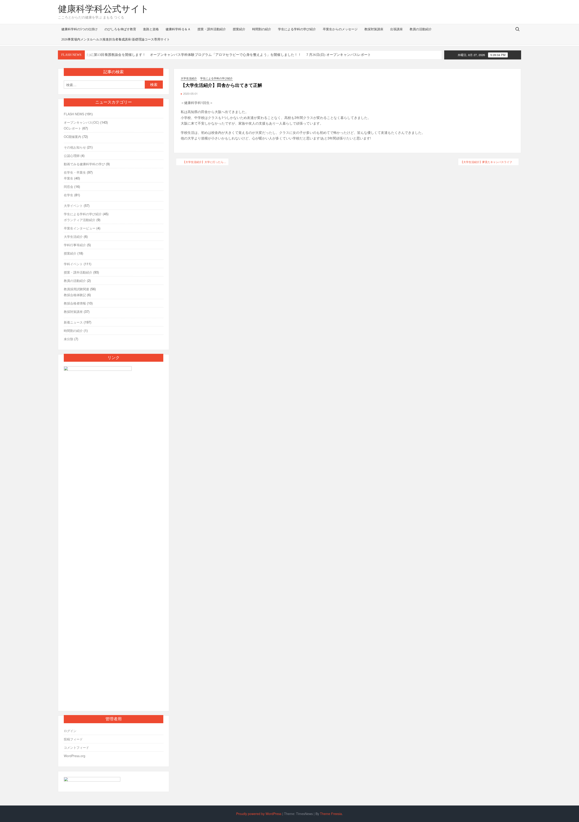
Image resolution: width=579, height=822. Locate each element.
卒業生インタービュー (79, 228)
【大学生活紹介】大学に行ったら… (204, 162)
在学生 (68, 195)
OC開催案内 (72, 136)
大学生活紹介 (189, 78)
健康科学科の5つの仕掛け (79, 29)
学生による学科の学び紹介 (297, 29)
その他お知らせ (75, 147)
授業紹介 (239, 29)
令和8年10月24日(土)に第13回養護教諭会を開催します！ (102, 55)
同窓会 (68, 186)
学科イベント (73, 264)
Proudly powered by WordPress (258, 813)
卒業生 (68, 178)
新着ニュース (73, 322)
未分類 (68, 339)
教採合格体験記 (75, 295)
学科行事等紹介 (75, 245)
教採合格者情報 (75, 303)
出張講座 (396, 29)
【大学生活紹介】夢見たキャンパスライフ (486, 162)
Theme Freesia (331, 813)
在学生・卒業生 (75, 172)
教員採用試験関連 (76, 289)
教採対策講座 (373, 29)
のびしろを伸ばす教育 (120, 29)
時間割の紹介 (261, 29)
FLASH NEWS (74, 114)
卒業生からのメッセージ (340, 29)
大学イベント (73, 205)
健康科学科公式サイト (103, 9)
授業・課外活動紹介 (211, 29)
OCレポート (72, 128)
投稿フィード (73, 739)
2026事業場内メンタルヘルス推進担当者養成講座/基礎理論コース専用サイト (115, 39)
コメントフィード (76, 747)
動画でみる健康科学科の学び (84, 164)
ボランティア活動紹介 (79, 219)
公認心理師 (72, 155)
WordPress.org (74, 756)
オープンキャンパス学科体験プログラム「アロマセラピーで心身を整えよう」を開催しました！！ (225, 55)
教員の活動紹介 (421, 29)
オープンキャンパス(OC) (81, 122)
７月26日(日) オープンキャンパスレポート (338, 55)
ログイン (70, 730)
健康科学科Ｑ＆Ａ (178, 29)
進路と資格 (151, 29)
